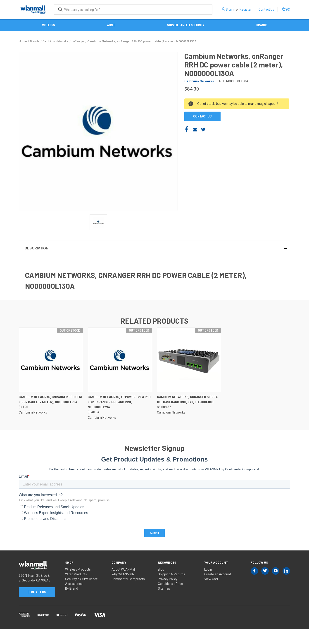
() (287, 9)
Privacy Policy (167, 579)
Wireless (48, 25)
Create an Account (217, 574)
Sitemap (164, 588)
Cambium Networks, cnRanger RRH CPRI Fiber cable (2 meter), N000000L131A (50, 399)
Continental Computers (128, 579)
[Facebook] (186, 129)
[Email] (195, 129)
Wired (111, 25)
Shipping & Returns (171, 574)
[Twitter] (203, 129)
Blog (161, 569)
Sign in (230, 9)
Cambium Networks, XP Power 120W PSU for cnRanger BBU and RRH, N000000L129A (119, 402)
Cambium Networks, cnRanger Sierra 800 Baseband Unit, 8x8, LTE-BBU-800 (187, 399)
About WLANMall (123, 569)
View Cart (211, 579)
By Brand (71, 588)
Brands (262, 25)
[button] (154, 248)
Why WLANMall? (123, 574)
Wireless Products (78, 569)
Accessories (74, 584)
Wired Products (76, 574)
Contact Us (266, 9)
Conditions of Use (170, 584)
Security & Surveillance (81, 579)
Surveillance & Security (185, 25)
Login (208, 569)
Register (246, 9)
